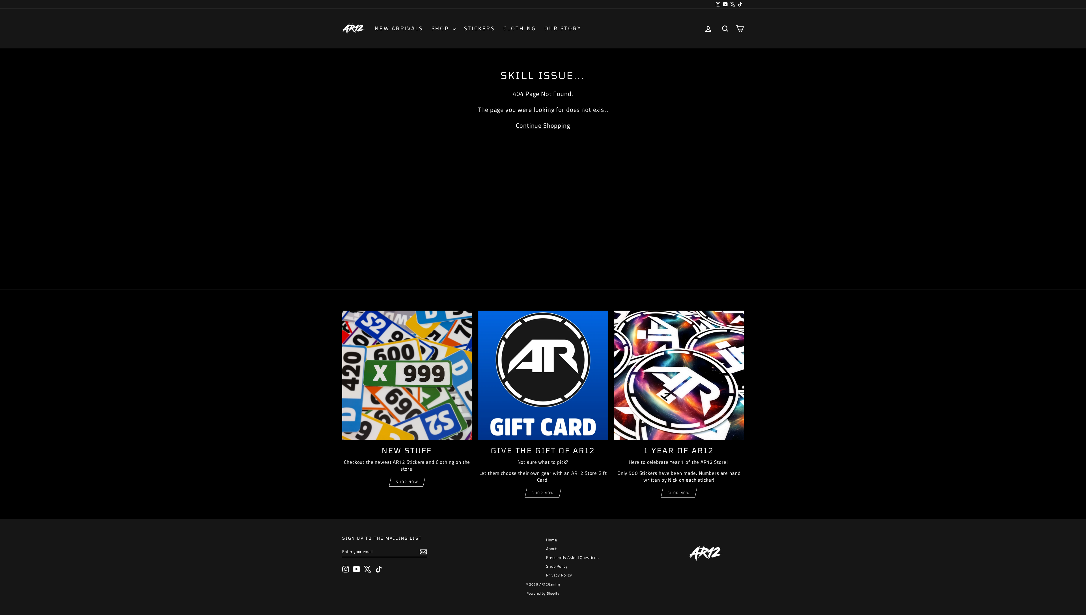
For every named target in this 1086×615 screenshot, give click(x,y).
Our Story (562, 28)
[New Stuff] (407, 376)
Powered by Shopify (543, 593)
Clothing (519, 28)
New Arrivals (399, 28)
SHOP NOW (543, 493)
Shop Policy (557, 566)
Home (551, 540)
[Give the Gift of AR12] (543, 376)
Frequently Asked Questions (572, 557)
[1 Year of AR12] (679, 376)
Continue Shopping (543, 125)
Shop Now (407, 481)
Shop (441, 28)
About (551, 549)
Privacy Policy (559, 575)
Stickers (479, 28)
